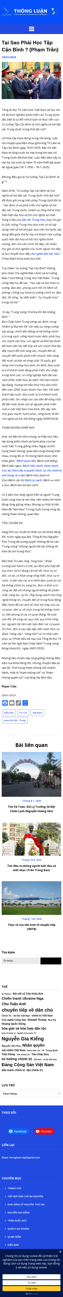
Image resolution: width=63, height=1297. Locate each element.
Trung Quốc (52, 1050)
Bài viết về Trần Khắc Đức (28, 993)
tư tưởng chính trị (17, 1059)
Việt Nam (37, 712)
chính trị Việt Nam (42, 1015)
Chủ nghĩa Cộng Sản (14, 1019)
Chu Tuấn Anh (14, 1004)
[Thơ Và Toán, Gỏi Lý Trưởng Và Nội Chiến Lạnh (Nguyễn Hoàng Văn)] (31, 773)
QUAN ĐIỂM (14, 1236)
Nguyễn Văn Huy (11, 1045)
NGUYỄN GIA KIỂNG (19, 1212)
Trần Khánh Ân (23, 1055)
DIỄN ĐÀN (13, 1244)
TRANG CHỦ (14, 1188)
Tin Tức (23, 712)
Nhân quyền (33, 1045)
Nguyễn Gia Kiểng (23, 1038)
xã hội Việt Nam (50, 1059)
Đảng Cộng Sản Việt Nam (28, 1064)
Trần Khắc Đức (40, 1054)
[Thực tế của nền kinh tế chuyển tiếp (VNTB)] (31, 897)
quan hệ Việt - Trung (15, 720)
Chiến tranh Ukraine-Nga (23, 998)
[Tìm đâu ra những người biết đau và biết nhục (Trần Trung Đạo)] (31, 838)
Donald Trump (37, 1019)
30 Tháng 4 (6, 994)
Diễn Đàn (9, 712)
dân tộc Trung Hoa (33, 220)
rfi (43, 1050)
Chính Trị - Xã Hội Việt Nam (16, 1015)
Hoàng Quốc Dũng (14, 1023)
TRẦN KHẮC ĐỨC (17, 1220)
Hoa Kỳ (52, 1019)
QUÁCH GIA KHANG (18, 1228)
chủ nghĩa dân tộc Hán (44, 254)
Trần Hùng (8, 1054)
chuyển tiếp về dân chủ (27, 1010)
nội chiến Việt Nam (14, 1050)
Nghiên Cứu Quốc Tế (26, 1033)
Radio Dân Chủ (33, 1050)
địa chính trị (35, 1070)
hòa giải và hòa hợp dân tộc (24, 1028)
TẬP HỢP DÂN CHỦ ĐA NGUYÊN (25, 1196)
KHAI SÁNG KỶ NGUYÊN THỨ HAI (26, 1204)
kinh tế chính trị (9, 1033)
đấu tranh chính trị (13, 1070)
